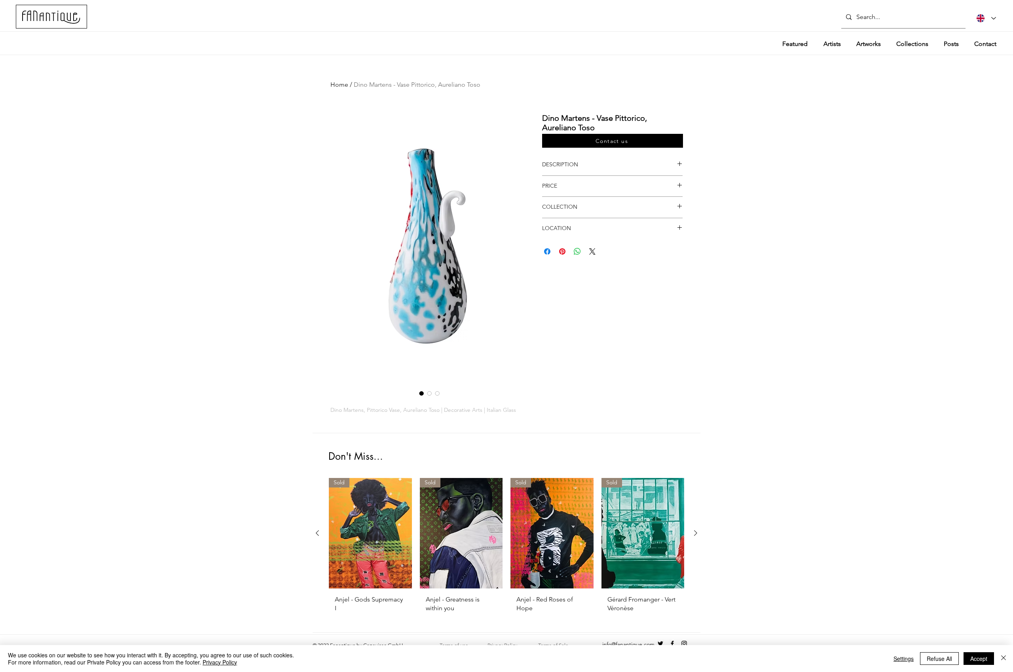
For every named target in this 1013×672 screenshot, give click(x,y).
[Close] (1003, 658)
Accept (978, 658)
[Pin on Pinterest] (562, 251)
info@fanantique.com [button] (628, 644)
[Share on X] (592, 251)
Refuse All (939, 658)
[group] (506, 548)
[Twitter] (660, 643)
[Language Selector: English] (986, 18)
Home (339, 84)
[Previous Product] (317, 533)
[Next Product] (695, 533)
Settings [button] (903, 658)
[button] (612, 141)
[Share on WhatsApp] (577, 251)
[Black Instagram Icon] (684, 643)
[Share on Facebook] (547, 251)
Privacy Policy (220, 662)
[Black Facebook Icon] (672, 643)
